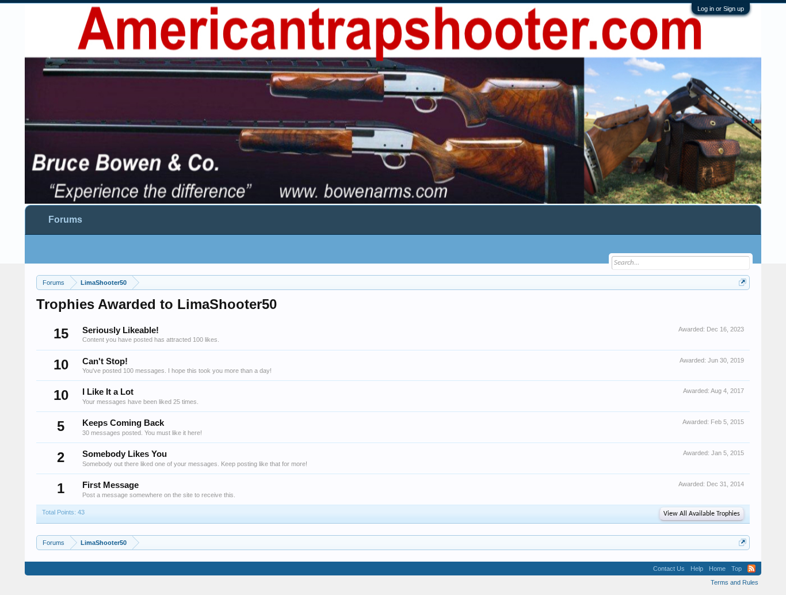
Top (736, 568)
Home (717, 568)
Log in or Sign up (720, 8)
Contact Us (669, 568)
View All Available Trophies (701, 513)
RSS (751, 569)
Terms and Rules (734, 582)
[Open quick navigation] (742, 282)
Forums (65, 219)
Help (696, 568)
